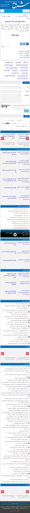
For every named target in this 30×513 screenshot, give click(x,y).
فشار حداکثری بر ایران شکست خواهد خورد (19, 366)
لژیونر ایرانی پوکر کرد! (23, 431)
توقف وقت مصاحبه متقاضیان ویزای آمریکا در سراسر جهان (16, 456)
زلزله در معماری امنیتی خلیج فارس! (21, 423)
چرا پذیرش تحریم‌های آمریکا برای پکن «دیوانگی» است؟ (16, 386)
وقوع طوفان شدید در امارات (22, 443)
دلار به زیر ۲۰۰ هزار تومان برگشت (21, 215)
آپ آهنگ (26, 62)
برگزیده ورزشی (25, 239)
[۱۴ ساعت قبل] (22, 490)
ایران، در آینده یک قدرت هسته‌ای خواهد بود (19, 447)
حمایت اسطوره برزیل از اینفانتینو (21, 445)
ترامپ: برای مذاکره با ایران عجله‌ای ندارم (19, 461)
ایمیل (27, 91)
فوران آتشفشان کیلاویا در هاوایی (21, 378)
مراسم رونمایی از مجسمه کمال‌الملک (10, 283)
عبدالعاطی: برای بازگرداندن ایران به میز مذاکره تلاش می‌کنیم (15, 335)
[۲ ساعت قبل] (23, 164)
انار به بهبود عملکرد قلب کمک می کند (8, 496)
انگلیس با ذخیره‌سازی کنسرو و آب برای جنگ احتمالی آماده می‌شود (16, 371)
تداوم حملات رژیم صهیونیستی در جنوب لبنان (19, 467)
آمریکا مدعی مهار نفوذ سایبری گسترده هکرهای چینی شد (16, 398)
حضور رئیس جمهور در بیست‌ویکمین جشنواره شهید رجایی (10, 275)
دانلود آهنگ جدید (24, 68)
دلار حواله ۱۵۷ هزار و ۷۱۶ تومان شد (20, 213)
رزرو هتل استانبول (9, 65)
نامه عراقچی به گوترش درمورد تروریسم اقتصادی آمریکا (17, 369)
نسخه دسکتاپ (15, 503)
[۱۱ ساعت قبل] (23, 199)
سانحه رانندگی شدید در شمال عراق (20, 454)
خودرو (27, 132)
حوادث (27, 347)
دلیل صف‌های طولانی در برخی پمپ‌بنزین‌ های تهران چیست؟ (9, 180)
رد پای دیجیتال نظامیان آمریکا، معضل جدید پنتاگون (17, 415)
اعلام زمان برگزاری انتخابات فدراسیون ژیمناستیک (18, 388)
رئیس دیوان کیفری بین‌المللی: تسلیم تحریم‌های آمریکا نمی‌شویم (15, 393)
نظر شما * (26, 95)
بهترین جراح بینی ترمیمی (11, 68)
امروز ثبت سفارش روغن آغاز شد (21, 339)
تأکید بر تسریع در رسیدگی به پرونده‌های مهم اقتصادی (17, 419)
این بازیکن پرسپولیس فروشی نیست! (10, 244)
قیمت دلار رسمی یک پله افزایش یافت (20, 223)
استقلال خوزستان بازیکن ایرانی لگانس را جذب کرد (17, 452)
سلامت (27, 485)
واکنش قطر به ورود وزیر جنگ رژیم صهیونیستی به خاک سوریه (15, 310)
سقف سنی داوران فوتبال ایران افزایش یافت (19, 479)
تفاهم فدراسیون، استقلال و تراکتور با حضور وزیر (18, 410)
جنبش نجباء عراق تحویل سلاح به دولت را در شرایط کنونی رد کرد (15, 412)
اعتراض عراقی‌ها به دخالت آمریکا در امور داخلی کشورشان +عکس (14, 382)
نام (28, 87)
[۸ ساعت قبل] (15, 234)
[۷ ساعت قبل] (23, 263)
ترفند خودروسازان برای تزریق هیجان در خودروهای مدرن (8, 143)
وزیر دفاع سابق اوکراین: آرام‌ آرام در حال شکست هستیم (16, 316)
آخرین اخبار (26, 364)
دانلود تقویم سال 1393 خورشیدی (15, 21)
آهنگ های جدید (24, 70)
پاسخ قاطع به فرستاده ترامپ (22, 308)
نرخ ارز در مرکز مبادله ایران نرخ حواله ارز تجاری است (17, 433)
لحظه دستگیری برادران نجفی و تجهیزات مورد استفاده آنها (16, 306)
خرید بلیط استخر (15, 73)
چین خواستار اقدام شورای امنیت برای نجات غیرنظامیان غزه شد (15, 384)
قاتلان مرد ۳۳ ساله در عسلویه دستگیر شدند (19, 341)
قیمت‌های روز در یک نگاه (23, 206)
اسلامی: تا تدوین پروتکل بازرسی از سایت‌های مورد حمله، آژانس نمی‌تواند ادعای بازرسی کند (15, 401)
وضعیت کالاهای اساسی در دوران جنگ (20, 473)
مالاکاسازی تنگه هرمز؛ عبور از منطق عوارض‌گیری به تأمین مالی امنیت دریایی (16, 428)
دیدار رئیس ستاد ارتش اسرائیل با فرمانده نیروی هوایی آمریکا (15, 481)
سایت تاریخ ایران (9, 62)
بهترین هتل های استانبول (22, 65)
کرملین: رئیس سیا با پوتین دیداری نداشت (19, 439)
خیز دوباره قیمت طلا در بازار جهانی (21, 225)
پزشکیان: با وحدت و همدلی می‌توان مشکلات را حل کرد (16, 404)
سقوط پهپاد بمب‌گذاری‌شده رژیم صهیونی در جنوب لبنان (16, 437)
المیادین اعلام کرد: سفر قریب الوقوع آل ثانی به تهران (17, 425)
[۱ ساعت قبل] (23, 155)
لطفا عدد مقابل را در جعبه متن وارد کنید (20, 105)
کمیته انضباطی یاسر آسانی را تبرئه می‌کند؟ (19, 314)
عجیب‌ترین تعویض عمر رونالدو (21, 303)
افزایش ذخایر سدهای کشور (10, 188)
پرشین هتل (15, 70)
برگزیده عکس (26, 270)
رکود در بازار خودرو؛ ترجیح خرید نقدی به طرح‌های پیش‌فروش (23, 144)
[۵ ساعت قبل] (23, 181)
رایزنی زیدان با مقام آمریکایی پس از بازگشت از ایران (17, 324)
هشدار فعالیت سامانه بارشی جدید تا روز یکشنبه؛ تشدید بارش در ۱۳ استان (15, 464)
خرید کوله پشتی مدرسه (22, 78)
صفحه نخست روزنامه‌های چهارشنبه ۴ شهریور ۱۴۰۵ (10, 292)
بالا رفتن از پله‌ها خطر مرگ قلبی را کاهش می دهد (22, 496)
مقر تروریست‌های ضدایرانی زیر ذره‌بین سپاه (19, 326)
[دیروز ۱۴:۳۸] (22, 137)
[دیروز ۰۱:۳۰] (8, 490)
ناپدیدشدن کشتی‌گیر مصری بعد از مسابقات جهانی (17, 421)
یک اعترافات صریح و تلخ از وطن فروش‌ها (19, 320)
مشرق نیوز (17, 4)
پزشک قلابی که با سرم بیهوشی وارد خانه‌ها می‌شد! (22, 358)
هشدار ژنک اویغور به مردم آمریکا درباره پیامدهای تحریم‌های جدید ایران (15, 395)
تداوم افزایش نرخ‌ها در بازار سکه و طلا (20, 221)
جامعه (25, 11)
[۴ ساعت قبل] (23, 276)
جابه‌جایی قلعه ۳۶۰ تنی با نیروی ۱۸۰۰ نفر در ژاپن (18, 322)
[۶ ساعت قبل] (23, 190)
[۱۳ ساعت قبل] (23, 294)
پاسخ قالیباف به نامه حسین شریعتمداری (20, 329)
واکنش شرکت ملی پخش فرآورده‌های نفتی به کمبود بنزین (9, 162)
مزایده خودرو (25, 73)
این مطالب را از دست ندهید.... (22, 149)
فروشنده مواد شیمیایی (10, 76)
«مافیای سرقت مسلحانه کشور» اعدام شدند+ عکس (9, 197)
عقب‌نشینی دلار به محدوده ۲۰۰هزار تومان (19, 217)
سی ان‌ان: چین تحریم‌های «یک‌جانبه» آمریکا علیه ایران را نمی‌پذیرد (17, 375)
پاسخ (4, 123)
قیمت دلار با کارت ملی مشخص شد (9, 171)
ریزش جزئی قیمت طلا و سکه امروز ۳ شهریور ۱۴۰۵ (17, 219)
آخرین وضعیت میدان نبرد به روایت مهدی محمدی (18, 343)
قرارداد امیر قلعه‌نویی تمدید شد (9, 260)
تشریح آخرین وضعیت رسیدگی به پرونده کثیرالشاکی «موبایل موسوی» (16, 458)
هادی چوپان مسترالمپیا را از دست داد (9, 252)
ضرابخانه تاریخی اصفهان (23, 337)
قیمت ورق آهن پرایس (23, 76)
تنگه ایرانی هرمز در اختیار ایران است (20, 471)
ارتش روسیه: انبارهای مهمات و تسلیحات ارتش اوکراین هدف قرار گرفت (15, 476)
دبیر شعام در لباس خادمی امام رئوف (20, 406)
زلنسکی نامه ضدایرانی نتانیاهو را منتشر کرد (9, 153)
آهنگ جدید (6, 70)
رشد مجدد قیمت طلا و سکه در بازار (21, 227)
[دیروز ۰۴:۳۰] (8, 137)
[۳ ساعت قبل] (23, 173)
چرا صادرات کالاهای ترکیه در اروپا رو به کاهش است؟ (17, 417)
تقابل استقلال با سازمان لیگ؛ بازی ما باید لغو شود (18, 380)
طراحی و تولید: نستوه (15, 511)
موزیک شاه (18, 62)
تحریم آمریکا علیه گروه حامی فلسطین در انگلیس (18, 408)
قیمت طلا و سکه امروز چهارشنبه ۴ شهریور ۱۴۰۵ (18, 211)
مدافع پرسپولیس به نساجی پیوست (21, 435)
